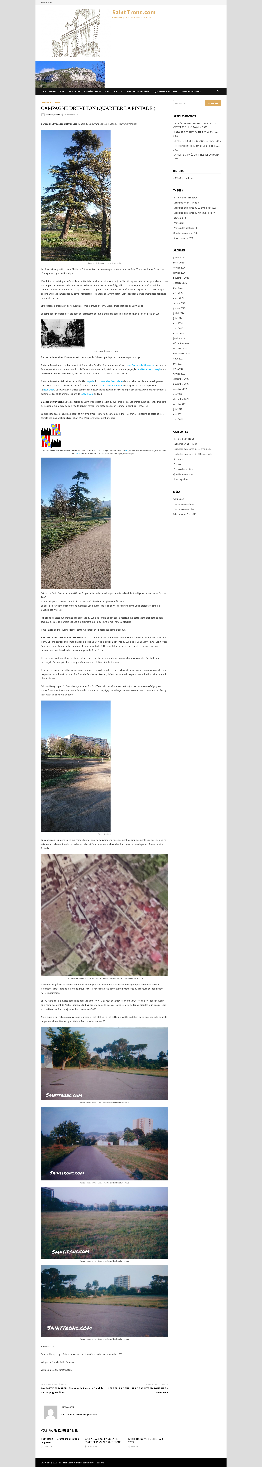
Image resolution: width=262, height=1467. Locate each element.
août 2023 (178, 358)
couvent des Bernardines (110, 381)
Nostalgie (74, 91)
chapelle (90, 381)
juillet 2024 (178, 313)
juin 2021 (177, 409)
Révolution (48, 389)
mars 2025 (178, 298)
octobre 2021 (180, 404)
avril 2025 (178, 292)
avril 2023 (178, 368)
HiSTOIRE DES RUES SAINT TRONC (191, 132)
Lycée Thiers (87, 393)
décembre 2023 (181, 343)
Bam (101, 1462)
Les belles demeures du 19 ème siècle (192, 207)
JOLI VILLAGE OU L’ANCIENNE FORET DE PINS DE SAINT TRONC (103, 1440)
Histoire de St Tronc (54, 91)
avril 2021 (178, 419)
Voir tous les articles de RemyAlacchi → (79, 1414)
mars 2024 (178, 333)
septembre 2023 (181, 353)
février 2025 (179, 303)
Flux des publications (183, 503)
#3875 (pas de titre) (191, 91)
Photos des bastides (183, 227)
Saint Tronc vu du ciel (138, 91)
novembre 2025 (181, 277)
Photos (118, 91)
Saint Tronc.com (134, 12)
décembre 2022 (181, 378)
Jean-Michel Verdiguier (110, 385)
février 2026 (179, 267)
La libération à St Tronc (97, 91)
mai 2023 (178, 363)
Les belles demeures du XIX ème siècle (192, 212)
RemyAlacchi (54, 114)
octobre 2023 (180, 348)
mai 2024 (178, 323)
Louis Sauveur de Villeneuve (140, 365)
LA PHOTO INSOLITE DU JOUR (189, 140)
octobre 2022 (180, 388)
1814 (126, 450)
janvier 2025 (179, 308)
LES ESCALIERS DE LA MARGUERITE (191, 146)
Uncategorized (180, 238)
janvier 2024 (179, 338)
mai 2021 (178, 414)
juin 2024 (177, 318)
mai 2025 (178, 287)
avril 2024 (178, 328)
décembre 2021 (181, 399)
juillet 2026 (178, 257)
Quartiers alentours (165, 91)
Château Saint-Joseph (149, 369)
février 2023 (179, 373)
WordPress (91, 1462)
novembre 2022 (181, 383)
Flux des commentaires (185, 509)
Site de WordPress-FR (184, 514)
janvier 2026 (179, 272)
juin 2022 (177, 394)
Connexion (178, 498)
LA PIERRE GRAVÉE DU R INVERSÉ (191, 154)
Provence (78, 453)
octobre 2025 (180, 282)
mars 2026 (178, 262)
